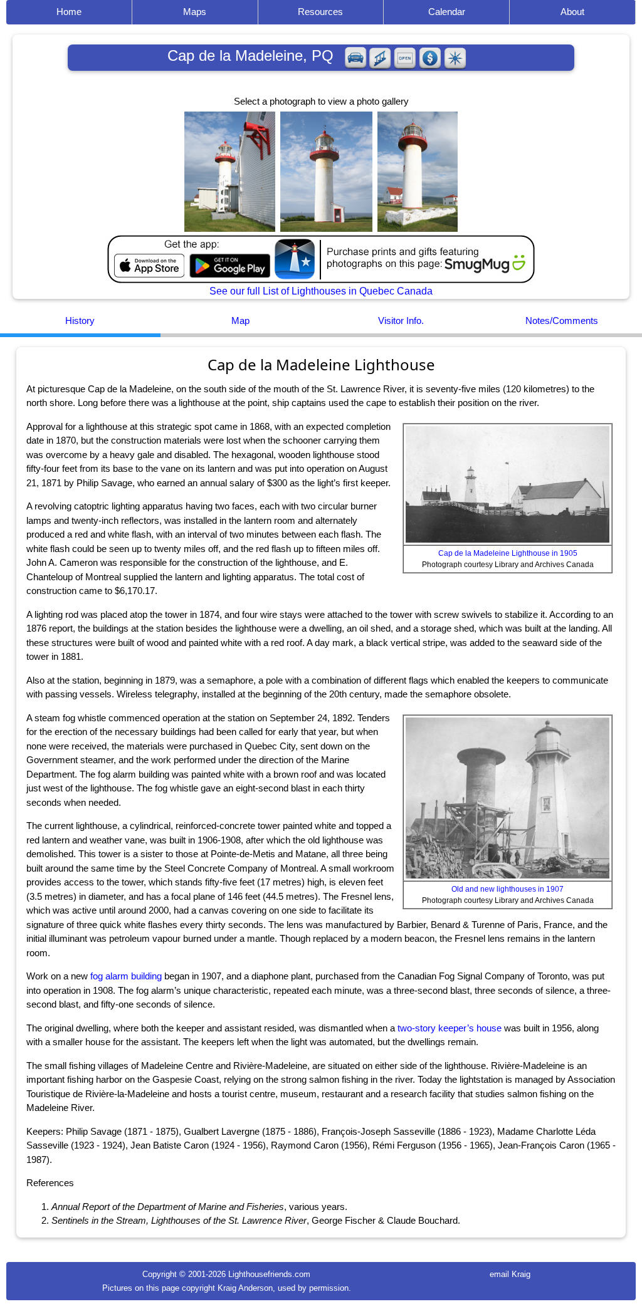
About (572, 11)
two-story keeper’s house (449, 1028)
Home (69, 11)
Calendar (446, 11)
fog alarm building (126, 976)
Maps (194, 11)
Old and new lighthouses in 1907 (507, 889)
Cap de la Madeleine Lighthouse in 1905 (507, 553)
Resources (320, 11)
